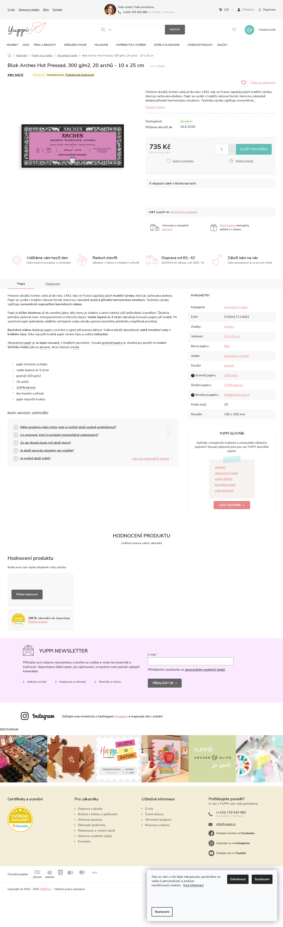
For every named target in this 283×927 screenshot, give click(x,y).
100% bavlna (25, 387)
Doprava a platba (29, 9)
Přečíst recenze (38, 622)
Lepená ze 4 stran (236, 356)
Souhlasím (262, 879)
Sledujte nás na (231, 853)
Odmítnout (238, 879)
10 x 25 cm (232, 336)
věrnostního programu (183, 212)
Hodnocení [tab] (52, 284)
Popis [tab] (21, 284)
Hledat (175, 29)
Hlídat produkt (244, 161)
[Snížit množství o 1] (232, 151)
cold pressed (224, 491)
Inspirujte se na (233, 843)
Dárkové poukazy (90, 820)
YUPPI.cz (45, 889)
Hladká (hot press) (237, 395)
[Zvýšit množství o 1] (232, 146)
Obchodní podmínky (92, 825)
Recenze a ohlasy (157, 825)
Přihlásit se (163, 683)
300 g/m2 (231, 375)
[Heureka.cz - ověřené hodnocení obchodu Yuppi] (20, 819)
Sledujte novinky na (235, 833)
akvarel (44, 347)
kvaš (76, 347)
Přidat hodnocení (27, 594)
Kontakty (84, 841)
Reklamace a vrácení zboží (96, 830)
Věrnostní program (158, 820)
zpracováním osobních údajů (205, 670)
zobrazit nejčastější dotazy (150, 459)
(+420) (135, 12)
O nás (11, 9)
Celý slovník (230, 505)
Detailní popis (155, 107)
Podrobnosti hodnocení (79, 75)
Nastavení (162, 912)
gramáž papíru (112, 343)
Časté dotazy (154, 814)
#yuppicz (121, 716)
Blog (46, 9)
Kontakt (57, 9)
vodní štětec (223, 479)
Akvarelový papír (20, 343)
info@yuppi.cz (226, 824)
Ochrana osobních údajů (95, 836)
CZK (226, 9)
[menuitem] (12, 45)
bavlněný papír (225, 485)
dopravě (167, 229)
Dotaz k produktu (183, 161)
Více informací (193, 885)
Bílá (227, 346)
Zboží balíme (228, 225)
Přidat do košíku (254, 149)
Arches (229, 327)
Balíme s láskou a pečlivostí (97, 814)
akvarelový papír (226, 473)
